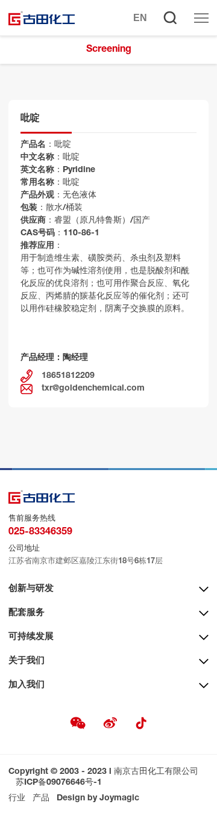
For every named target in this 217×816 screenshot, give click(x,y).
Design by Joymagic (98, 798)
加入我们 (26, 685)
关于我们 (26, 661)
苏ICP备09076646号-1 (59, 783)
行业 (16, 798)
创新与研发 (31, 588)
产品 (41, 798)
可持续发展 (31, 636)
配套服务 (26, 612)
